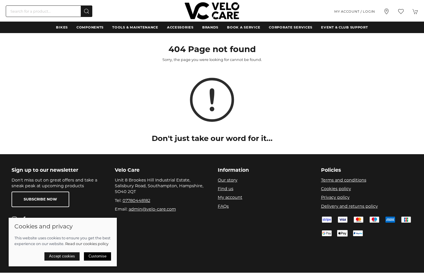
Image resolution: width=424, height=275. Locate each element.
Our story (227, 180)
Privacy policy (335, 197)
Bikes (62, 27)
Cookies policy (336, 188)
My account (230, 197)
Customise (97, 256)
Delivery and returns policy (349, 206)
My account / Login (354, 11)
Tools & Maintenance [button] (135, 27)
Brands (210, 27)
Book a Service (243, 27)
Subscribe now (40, 199)
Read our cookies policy (86, 243)
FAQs (223, 206)
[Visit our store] (386, 11)
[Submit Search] (86, 11)
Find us (225, 188)
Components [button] (90, 27)
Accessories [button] (180, 27)
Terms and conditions (343, 180)
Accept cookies (62, 256)
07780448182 (136, 200)
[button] (401, 11)
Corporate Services (290, 27)
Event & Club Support (344, 27)
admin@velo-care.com (152, 209)
